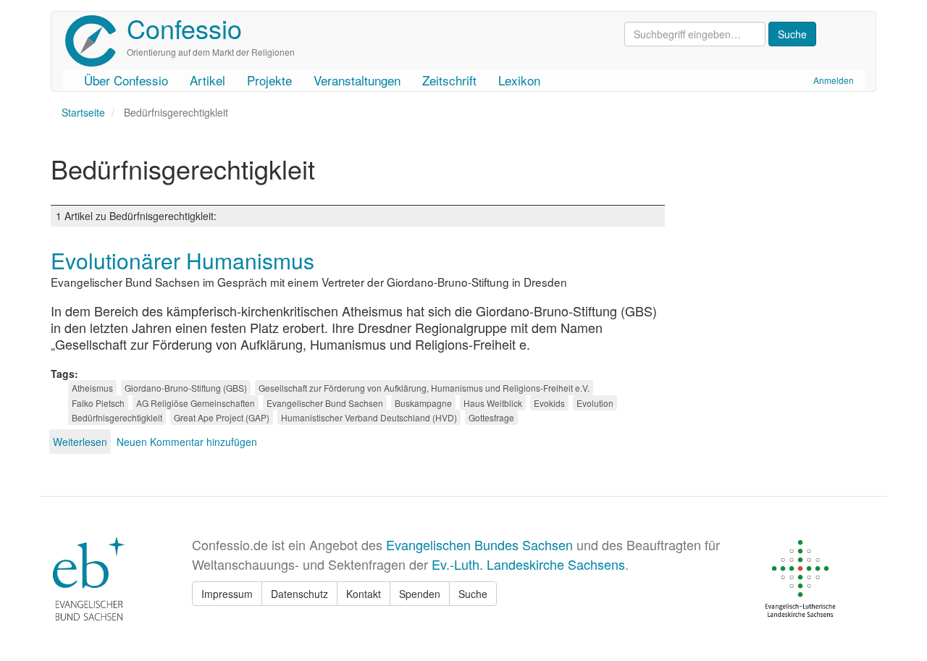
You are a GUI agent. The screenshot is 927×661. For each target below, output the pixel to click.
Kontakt (363, 593)
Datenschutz (299, 593)
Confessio (184, 27)
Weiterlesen (80, 441)
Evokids (549, 403)
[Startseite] (96, 41)
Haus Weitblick (493, 403)
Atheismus (92, 388)
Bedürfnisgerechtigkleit (117, 417)
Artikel (207, 80)
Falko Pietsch (98, 403)
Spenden (419, 593)
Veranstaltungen (357, 80)
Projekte (269, 80)
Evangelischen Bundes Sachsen (479, 544)
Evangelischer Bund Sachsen (325, 403)
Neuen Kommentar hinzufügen (187, 441)
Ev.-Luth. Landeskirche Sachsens (528, 564)
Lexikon (519, 80)
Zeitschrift (449, 80)
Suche (472, 593)
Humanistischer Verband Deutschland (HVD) (369, 417)
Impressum (227, 593)
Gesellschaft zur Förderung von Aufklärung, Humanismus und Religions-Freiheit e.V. (424, 388)
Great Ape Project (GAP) (221, 417)
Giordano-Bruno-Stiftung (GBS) (186, 388)
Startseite (83, 112)
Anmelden (833, 80)
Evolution (594, 403)
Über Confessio (126, 80)
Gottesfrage (491, 417)
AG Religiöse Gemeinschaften (195, 403)
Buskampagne (423, 403)
